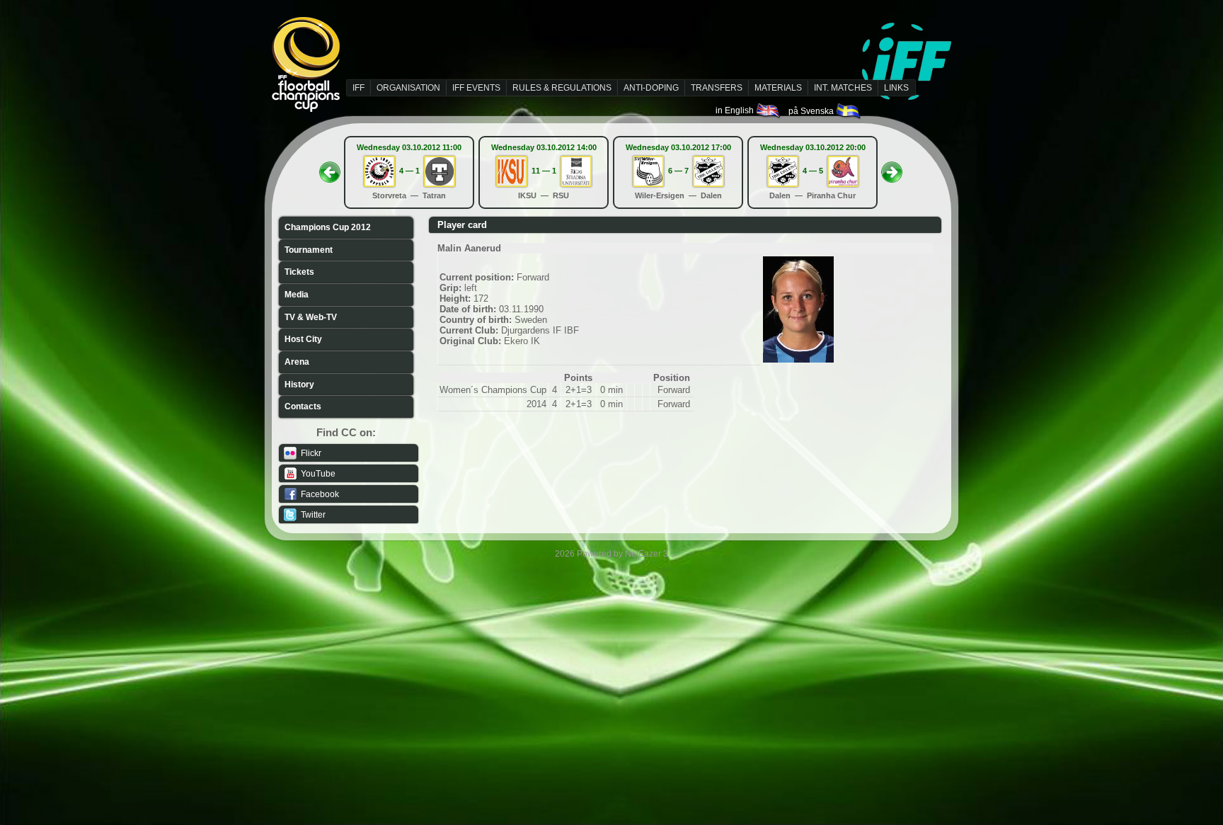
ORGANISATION (408, 88)
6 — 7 (678, 170)
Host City (303, 339)
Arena (297, 362)
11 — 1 (544, 170)
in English (736, 110)
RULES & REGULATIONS (562, 88)
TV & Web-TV (311, 317)
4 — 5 (813, 170)
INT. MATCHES (843, 88)
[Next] (892, 168)
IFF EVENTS (476, 88)
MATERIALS (778, 88)
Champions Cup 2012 (328, 227)
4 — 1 (409, 170)
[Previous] (330, 168)
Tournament (309, 250)
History (299, 384)
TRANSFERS (716, 88)
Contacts (303, 406)
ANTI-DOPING (651, 88)
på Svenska (812, 111)
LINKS (896, 88)
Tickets (299, 272)
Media (297, 295)
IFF (358, 88)
